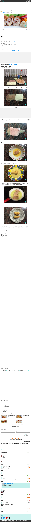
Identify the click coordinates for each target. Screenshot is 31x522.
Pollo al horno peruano (4, 405)
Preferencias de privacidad (24, 520)
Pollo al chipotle (4, 411)
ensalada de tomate (3, 34)
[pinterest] (8, 518)
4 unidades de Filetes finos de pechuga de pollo (9, 44)
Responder (6, 452)
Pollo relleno (13, 370)
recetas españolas (22, 227)
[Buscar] (29, 1)
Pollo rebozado (9, 370)
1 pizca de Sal (5, 48)
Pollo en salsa (4, 370)
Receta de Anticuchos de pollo (11, 421)
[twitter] (3, 518)
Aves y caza (3, 7)
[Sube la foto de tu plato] (18, 426)
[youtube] (6, 518)
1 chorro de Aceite (5, 49)
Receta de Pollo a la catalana (13, 64)
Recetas (1, 7)
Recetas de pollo (3, 227)
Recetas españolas (16, 41)
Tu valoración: (11, 439)
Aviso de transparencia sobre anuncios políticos (6, 521)
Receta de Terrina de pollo (26, 421)
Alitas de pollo (21, 370)
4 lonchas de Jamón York (6, 47)
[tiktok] (9, 518)
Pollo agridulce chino (4, 410)
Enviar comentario (27, 441)
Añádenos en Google (27, 29)
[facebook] (2, 518)
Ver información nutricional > (15, 50)
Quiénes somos (9, 520)
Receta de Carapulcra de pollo (11, 416)
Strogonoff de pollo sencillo (5, 406)
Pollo (5, 7)
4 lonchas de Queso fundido (7, 45)
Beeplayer (4, 12)
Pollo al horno (26, 370)
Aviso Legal (13, 520)
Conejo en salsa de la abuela (5, 403)
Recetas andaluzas (22, 41)
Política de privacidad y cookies (18, 520)
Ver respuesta (2, 452)
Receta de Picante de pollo (26, 416)
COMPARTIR (27, 1)
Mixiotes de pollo (4, 409)
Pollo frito (17, 370)
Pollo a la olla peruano (4, 402)
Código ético (12, 521)
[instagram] (5, 518)
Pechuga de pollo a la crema (5, 407)
